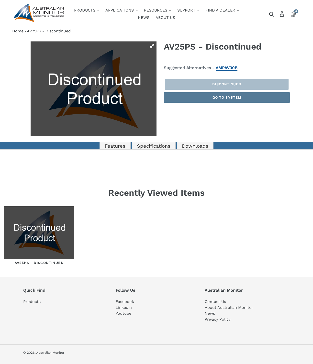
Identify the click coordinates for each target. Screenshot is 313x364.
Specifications (153, 146)
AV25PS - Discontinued (39, 263)
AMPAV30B (226, 67)
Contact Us (215, 301)
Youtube (123, 313)
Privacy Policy (218, 319)
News (210, 313)
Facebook (125, 301)
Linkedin (124, 307)
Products (32, 301)
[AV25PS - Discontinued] (39, 233)
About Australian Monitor (229, 307)
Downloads (195, 146)
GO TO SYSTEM (226, 97)
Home (17, 31)
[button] (152, 46)
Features (115, 146)
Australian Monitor (50, 352)
